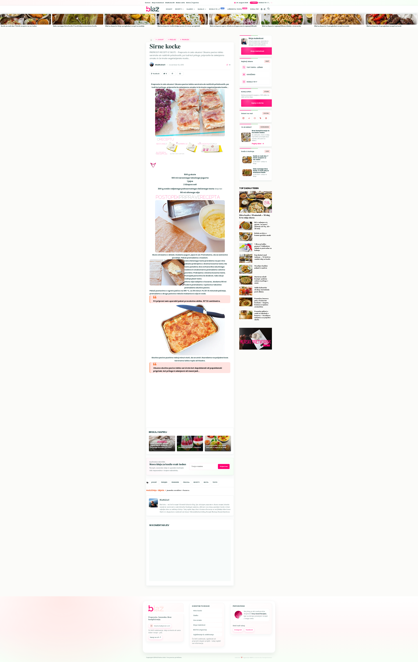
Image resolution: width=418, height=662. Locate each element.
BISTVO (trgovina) (200, 630)
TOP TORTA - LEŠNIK (255, 67)
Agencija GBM (248, 658)
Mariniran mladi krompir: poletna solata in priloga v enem (261, 280)
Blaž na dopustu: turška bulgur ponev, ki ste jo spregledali (179, 26)
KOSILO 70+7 (252, 82)
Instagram (238, 630)
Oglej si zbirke (257, 103)
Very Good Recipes (258, 613)
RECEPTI (178, 9)
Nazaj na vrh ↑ (155, 637)
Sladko (195, 615)
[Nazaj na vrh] (412, 657)
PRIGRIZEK (185, 40)
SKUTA (206, 482)
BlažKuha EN (169, 3)
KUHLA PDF (254, 9)
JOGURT (160, 40)
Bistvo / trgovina (192, 3)
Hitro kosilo (197, 610)
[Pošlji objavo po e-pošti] (180, 74)
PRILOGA (186, 482)
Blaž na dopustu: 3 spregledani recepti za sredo (331, 26)
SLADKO (190, 9)
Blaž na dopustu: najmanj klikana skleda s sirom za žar (281, 26)
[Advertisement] (190, 400)
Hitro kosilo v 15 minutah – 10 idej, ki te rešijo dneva (254, 216)
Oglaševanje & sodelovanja (203, 634)
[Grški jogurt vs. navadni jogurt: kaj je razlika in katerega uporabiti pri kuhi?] (162, 450)
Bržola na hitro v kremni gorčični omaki (262, 234)
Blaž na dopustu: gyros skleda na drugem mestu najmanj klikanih (233, 26)
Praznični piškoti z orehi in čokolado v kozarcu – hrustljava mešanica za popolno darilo (262, 315)
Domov (147, 3)
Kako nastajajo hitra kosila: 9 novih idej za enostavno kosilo (75, 26)
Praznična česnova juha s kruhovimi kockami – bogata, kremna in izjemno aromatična (261, 302)
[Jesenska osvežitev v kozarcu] (190, 450)
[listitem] (243, 118)
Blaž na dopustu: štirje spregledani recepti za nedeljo (124, 26)
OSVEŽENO (251, 74)
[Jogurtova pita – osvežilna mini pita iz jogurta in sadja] (218, 450)
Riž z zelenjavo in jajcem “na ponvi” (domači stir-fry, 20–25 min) (262, 225)
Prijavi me (224, 466)
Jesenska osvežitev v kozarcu (178, 490)
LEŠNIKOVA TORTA (234, 9)
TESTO (214, 482)
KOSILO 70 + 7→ (264, 3)
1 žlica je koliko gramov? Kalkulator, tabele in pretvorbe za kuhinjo (263, 247)
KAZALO (201, 9)
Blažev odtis (180, 3)
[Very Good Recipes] (238, 615)
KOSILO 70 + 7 (214, 9)
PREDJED (173, 40)
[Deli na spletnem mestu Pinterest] (172, 74)
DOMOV (169, 9)
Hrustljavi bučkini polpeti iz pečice (261, 267)
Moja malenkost (158, 3)
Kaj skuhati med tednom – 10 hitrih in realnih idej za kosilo (262, 257)
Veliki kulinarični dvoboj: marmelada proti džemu (261, 289)
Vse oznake (197, 620)
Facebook (249, 630)
